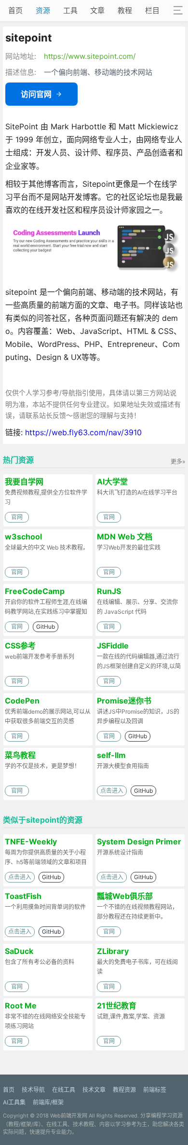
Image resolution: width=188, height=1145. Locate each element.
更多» (178, 461)
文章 (97, 10)
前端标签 (154, 1089)
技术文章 (94, 1089)
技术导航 (33, 1089)
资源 (43, 10)
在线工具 (63, 1089)
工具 (70, 10)
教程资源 (124, 1089)
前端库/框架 (48, 1102)
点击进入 (111, 790)
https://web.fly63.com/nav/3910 (83, 432)
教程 (125, 10)
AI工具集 (14, 1102)
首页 (15, 10)
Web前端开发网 (68, 1115)
